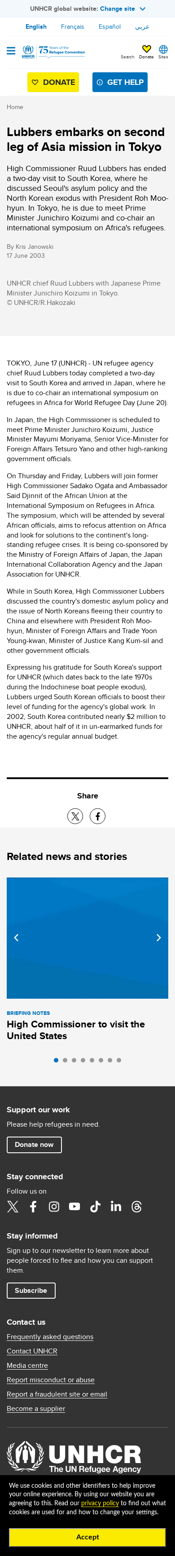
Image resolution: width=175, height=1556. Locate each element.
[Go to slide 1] (58, 1062)
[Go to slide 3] (76, 1062)
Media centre (27, 1366)
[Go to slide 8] (121, 1062)
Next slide (158, 937)
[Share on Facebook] (97, 816)
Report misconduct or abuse (51, 1380)
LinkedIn (116, 1206)
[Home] (52, 52)
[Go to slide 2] (67, 1062)
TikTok (95, 1206)
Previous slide (16, 937)
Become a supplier (36, 1409)
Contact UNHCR (32, 1351)
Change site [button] (117, 8)
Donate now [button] (34, 1144)
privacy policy (100, 1503)
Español (110, 26)
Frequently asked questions (50, 1337)
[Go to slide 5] (94, 1062)
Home (15, 106)
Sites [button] (163, 56)
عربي (142, 26)
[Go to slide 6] (103, 1062)
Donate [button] (146, 56)
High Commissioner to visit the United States (76, 1030)
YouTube (74, 1206)
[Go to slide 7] (112, 1062)
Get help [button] (125, 82)
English (36, 26)
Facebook (33, 1206)
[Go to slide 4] (85, 1062)
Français (72, 26)
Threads (136, 1206)
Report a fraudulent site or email (57, 1394)
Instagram (54, 1206)
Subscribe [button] (31, 1290)
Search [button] (128, 56)
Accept (87, 1537)
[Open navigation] (11, 51)
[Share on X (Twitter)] (75, 816)
